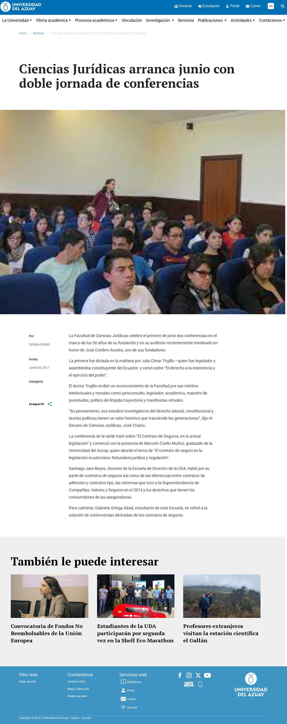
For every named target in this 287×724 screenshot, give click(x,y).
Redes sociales (77, 696)
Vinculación (132, 20)
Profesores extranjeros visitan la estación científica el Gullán (221, 633)
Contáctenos (270, 20)
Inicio (22, 33)
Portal (131, 690)
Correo (131, 699)
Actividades (241, 20)
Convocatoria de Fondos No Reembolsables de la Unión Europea (47, 633)
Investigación (158, 20)
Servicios (186, 20)
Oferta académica (52, 20)
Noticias (38, 33)
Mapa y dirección (78, 689)
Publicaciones (211, 20)
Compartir (36, 404)
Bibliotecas (134, 682)
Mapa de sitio (27, 681)
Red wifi (132, 707)
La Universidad (15, 20)
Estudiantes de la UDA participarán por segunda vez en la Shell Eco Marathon (135, 633)
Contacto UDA (76, 681)
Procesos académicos (94, 20)
